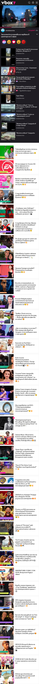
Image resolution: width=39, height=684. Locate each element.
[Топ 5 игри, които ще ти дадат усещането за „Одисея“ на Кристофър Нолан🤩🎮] (7, 543)
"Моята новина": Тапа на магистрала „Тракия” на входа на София (26, 106)
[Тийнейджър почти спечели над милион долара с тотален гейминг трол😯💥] (7, 152)
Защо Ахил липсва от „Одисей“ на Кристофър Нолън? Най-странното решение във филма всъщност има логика (25, 453)
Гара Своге (20, 96)
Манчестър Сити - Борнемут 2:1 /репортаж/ (26, 68)
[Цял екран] (35, 25)
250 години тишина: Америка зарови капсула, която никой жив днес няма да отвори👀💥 (26, 603)
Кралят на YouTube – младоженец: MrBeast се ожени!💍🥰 (24, 345)
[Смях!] (9, 42)
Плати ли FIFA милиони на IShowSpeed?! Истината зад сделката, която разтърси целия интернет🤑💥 (26, 513)
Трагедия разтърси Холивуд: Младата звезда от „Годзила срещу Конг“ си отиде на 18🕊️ (26, 423)
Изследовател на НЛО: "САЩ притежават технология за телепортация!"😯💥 (24, 408)
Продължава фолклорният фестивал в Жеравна (25, 78)
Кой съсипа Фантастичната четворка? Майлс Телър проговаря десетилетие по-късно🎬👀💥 (25, 361)
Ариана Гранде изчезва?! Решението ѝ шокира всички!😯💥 (24, 270)
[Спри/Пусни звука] (7, 25)
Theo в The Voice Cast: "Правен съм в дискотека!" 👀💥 (25, 467)
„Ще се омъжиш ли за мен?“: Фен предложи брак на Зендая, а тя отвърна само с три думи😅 (26, 331)
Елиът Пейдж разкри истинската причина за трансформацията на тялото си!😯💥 (24, 301)
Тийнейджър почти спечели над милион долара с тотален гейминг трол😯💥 (26, 152)
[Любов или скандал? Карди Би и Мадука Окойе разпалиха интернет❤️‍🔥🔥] (7, 498)
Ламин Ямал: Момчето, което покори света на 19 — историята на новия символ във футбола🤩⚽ (25, 437)
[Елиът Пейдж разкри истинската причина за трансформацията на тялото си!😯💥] (7, 302)
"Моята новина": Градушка (25, 133)
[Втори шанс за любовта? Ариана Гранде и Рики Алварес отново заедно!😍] (7, 633)
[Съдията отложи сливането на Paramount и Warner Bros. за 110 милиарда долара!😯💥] (7, 483)
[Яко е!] (4, 42)
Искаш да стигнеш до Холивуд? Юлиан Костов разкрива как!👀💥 (25, 676)
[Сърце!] (14, 42)
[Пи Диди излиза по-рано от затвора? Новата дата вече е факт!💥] (7, 242)
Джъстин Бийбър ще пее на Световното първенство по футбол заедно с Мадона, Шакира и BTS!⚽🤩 (26, 558)
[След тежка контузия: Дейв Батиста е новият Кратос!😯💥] (7, 196)
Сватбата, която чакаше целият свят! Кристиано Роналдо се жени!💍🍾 (25, 255)
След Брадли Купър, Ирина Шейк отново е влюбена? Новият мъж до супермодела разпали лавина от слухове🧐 (25, 226)
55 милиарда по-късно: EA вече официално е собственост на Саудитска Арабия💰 (25, 167)
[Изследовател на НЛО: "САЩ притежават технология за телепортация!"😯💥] (7, 408)
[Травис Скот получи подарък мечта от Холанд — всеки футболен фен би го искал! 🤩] (7, 317)
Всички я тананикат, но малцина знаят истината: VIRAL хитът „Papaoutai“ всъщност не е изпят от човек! (25, 287)
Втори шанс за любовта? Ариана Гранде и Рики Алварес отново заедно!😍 (25, 631)
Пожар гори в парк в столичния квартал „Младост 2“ (27, 50)
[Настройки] (35, 9)
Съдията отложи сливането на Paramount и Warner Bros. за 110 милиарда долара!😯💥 (25, 482)
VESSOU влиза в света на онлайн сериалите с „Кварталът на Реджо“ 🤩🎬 (25, 647)
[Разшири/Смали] (30, 25)
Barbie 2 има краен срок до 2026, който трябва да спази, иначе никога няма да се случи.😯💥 (26, 181)
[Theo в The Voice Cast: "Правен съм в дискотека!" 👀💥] (7, 468)
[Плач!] (19, 42)
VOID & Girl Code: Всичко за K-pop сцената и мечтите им (25, 661)
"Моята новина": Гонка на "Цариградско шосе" (25, 115)
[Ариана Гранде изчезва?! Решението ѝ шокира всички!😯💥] (7, 271)
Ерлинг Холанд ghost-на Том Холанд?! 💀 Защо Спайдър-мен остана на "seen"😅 (26, 617)
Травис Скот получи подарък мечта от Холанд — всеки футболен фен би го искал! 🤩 (25, 316)
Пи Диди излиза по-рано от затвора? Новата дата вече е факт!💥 (26, 240)
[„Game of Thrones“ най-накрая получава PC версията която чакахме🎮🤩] (7, 528)
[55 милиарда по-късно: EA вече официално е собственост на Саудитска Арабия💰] (7, 167)
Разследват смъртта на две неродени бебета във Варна (26, 87)
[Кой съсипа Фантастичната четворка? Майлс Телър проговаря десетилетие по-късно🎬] (7, 361)
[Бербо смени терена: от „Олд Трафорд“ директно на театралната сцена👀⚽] (7, 588)
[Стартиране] (3, 25)
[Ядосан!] (23, 42)
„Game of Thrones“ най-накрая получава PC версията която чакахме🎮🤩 (25, 528)
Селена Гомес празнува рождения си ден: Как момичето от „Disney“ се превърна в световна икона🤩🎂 (26, 377)
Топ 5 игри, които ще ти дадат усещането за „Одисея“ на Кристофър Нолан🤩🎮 (25, 542)
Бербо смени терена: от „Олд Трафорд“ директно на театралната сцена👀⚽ (25, 588)
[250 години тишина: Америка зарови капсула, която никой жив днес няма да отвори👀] (7, 603)
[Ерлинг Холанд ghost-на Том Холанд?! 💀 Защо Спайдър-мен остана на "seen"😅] (7, 618)
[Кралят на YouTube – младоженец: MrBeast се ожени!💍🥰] (7, 346)
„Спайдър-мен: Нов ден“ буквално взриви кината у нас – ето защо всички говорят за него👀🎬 (25, 211)
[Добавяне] (35, 13)
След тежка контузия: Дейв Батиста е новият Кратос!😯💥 (24, 195)
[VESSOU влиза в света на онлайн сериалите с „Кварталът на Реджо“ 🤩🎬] (7, 647)
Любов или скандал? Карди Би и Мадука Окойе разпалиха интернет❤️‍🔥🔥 (25, 496)
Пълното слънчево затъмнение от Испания (24, 59)
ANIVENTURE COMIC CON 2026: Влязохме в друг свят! (25, 572)
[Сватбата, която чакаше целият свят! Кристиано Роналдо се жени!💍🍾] (7, 257)
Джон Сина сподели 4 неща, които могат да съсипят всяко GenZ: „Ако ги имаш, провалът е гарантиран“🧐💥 (26, 393)
